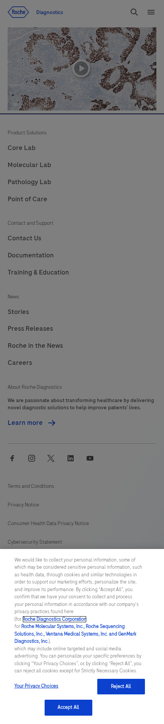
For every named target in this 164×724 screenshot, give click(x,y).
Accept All (68, 707)
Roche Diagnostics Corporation (55, 619)
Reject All (121, 686)
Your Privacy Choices (36, 686)
